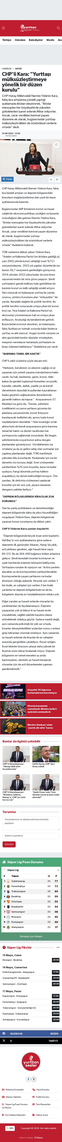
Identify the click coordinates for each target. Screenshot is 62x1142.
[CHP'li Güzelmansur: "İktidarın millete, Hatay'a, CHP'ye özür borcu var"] (16, 782)
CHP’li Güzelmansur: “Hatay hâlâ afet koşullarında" (13, 766)
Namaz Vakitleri (13, 1097)
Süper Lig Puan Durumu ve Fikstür (15, 1106)
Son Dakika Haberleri (15, 1115)
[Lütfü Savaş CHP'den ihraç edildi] (46, 754)
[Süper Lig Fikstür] (58, 947)
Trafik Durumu (42, 1097)
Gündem (20, 40)
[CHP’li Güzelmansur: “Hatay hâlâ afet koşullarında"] (16, 754)
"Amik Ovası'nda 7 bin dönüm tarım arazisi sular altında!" (45, 794)
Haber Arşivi (42, 1115)
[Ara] (58, 28)
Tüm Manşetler (43, 1104)
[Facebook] (28, 1079)
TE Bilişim (38, 1138)
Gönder (9, 844)
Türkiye (6, 40)
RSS (11, 1128)
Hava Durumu (42, 1090)
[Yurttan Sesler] (30, 28)
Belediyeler (36, 40)
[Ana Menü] (3, 28)
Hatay (18, 69)
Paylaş (9, 179)
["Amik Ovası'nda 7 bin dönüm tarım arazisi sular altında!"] (46, 782)
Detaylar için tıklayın (31, 936)
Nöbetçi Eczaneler (15, 1090)
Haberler (6, 69)
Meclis (50, 40)
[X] (33, 1079)
